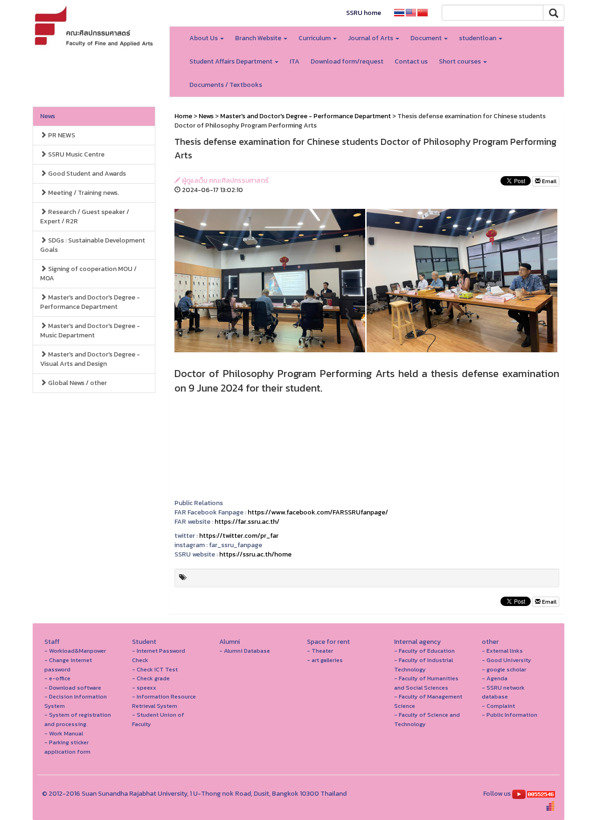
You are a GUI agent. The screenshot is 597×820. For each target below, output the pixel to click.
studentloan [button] (478, 38)
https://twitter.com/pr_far (238, 536)
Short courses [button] (460, 61)
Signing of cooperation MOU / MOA (88, 273)
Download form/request (347, 61)
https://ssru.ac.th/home (255, 554)
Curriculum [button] (315, 38)
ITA (294, 61)
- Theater (320, 650)
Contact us (411, 61)
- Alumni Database (244, 650)
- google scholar (504, 669)
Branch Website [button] (259, 38)
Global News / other (77, 383)
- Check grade (151, 678)
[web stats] (541, 794)
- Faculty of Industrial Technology (423, 665)
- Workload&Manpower (75, 650)
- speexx (144, 687)
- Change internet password (68, 665)
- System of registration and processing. (77, 719)
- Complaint (498, 705)
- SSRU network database (503, 692)
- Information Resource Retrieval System (164, 701)
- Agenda (494, 678)
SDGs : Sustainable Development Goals (92, 245)
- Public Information (509, 714)
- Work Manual (63, 733)
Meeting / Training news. (83, 193)
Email (548, 181)
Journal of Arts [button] (371, 38)
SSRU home (363, 13)
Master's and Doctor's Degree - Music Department (90, 330)
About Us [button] (204, 38)
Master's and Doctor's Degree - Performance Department (90, 302)
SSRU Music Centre (75, 154)
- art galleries (325, 660)
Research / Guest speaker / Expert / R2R (84, 216)
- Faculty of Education (424, 650)
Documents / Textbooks (225, 85)
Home (183, 116)
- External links (502, 650)
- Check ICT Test (155, 669)
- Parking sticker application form (67, 747)
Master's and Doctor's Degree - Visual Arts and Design (90, 359)
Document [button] (426, 38)
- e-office (57, 678)
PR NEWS (61, 135)
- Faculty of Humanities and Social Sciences (426, 683)
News (47, 116)
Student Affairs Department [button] (231, 61)
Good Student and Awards (86, 173)
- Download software (72, 687)
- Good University (506, 660)
